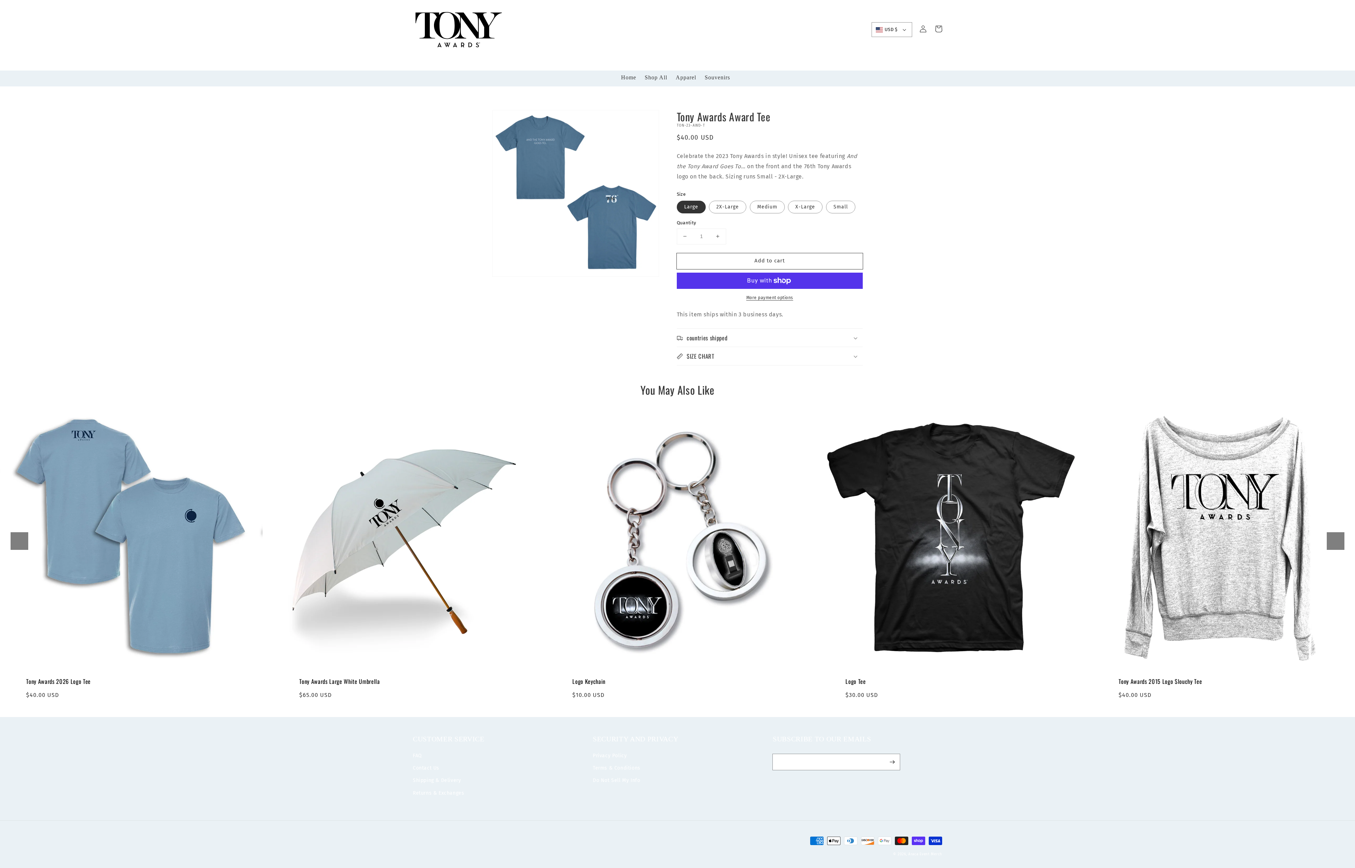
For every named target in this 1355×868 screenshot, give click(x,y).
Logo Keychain (589, 681)
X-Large (805, 207)
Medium (767, 207)
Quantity (686, 222)
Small (840, 207)
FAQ (417, 756)
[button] (19, 541)
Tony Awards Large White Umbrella (339, 681)
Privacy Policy (610, 756)
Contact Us (426, 768)
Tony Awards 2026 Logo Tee (58, 681)
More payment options (769, 297)
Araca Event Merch (925, 854)
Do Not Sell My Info (616, 780)
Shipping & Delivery (437, 780)
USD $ (891, 29)
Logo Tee (855, 681)
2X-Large (727, 207)
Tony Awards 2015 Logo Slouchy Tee (1160, 681)
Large (691, 207)
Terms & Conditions (616, 768)
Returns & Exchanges (438, 793)
